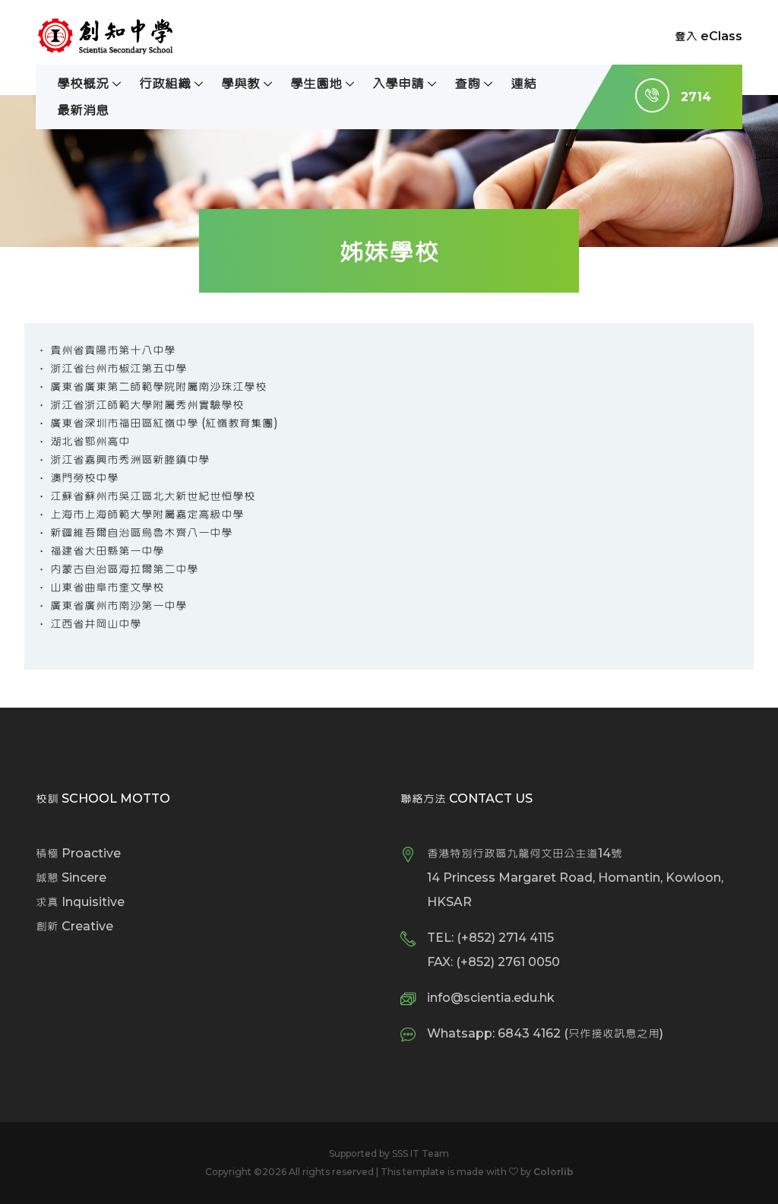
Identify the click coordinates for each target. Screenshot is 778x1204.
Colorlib (553, 1171)
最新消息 (83, 110)
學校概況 (83, 83)
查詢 (467, 83)
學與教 (240, 83)
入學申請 (398, 83)
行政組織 (165, 83)
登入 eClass (708, 36)
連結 (523, 83)
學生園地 (316, 83)
